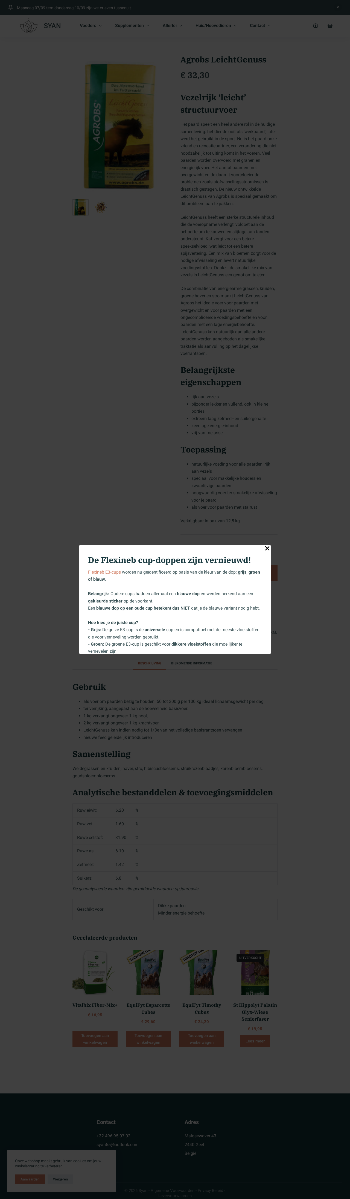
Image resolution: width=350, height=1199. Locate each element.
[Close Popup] (267, 549)
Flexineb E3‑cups (104, 572)
